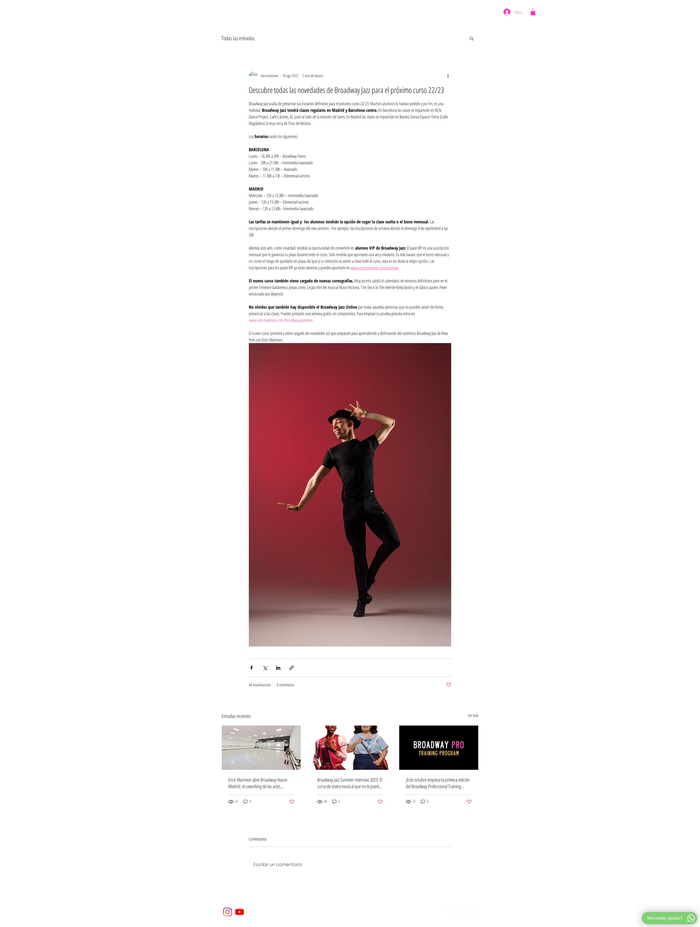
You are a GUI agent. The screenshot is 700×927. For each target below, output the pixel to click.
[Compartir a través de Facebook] (251, 667)
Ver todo (473, 715)
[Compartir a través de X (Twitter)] (264, 667)
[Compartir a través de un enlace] (291, 667)
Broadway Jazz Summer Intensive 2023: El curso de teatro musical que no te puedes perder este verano (350, 782)
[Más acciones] (448, 75)
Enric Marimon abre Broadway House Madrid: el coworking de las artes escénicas (257, 782)
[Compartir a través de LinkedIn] (278, 667)
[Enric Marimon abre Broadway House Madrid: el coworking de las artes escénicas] (261, 748)
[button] (319, 13)
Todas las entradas (238, 38)
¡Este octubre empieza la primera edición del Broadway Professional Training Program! (438, 782)
